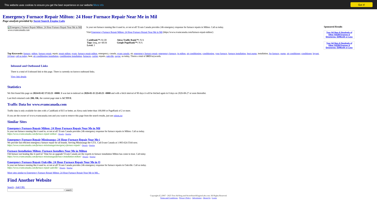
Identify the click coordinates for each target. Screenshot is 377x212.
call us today (21, 56)
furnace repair (45, 53)
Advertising (197, 198)
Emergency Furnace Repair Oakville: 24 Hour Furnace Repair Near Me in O (53, 162)
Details (61, 134)
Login (214, 198)
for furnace (274, 53)
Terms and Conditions (169, 198)
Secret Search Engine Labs (49, 21)
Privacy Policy (185, 198)
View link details (18, 76)
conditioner (306, 53)
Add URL (20, 187)
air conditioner (293, 53)
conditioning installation (71, 56)
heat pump (252, 53)
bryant (316, 53)
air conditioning (194, 53)
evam (74, 53)
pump (283, 53)
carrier (95, 56)
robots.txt (118, 115)
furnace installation (237, 53)
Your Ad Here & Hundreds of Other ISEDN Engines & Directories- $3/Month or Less (339, 34)
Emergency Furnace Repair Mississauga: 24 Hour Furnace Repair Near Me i (53, 139)
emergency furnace (167, 53)
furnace (26, 53)
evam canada (123, 53)
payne (117, 56)
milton (34, 53)
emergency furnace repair (145, 53)
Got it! (361, 4)
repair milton (65, 53)
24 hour (10, 56)
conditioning (208, 53)
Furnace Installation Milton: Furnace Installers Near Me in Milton (47, 151)
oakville (110, 56)
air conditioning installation (45, 56)
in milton (181, 53)
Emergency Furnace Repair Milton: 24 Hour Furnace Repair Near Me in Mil (126, 32)
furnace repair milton (87, 53)
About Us (206, 198)
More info (98, 5)
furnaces (87, 56)
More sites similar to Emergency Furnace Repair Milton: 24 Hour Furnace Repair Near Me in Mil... (53, 173)
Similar (68, 134)
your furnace (221, 53)
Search (10, 187)
